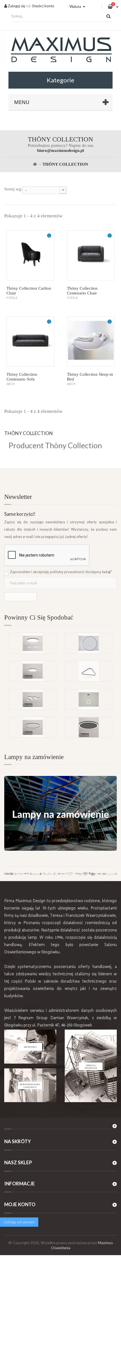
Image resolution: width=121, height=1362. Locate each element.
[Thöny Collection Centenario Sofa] (30, 341)
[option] (60, 660)
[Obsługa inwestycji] (91, 1066)
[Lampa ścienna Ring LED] (88, 643)
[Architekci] (30, 1047)
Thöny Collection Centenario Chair (82, 290)
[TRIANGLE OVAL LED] (88, 671)
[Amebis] (32, 699)
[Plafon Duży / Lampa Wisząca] (32, 643)
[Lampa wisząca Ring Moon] (88, 699)
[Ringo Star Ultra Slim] (32, 727)
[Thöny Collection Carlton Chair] (30, 255)
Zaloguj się (16, 6)
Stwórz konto (43, 6)
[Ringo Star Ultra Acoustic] (88, 727)
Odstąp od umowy (19, 1222)
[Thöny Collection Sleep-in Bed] (91, 341)
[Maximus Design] (60, 50)
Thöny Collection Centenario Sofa (21, 376)
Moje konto (19, 1204)
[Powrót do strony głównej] (35, 164)
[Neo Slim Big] (32, 671)
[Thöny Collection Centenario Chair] (91, 255)
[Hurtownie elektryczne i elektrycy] (30, 1085)
